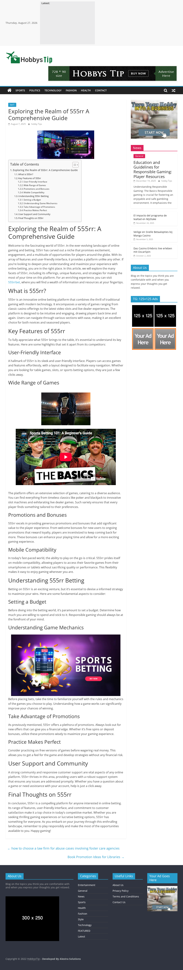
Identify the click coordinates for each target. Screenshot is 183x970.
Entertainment (86, 885)
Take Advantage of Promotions (39, 207)
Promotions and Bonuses (36, 188)
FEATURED (84, 930)
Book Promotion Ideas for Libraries (96, 857)
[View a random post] (173, 90)
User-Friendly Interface (35, 181)
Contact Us (119, 902)
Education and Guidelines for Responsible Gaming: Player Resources (152, 169)
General (139, 155)
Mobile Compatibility (34, 192)
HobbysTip (33, 959)
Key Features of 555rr (29, 178)
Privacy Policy (120, 890)
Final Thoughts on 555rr (30, 218)
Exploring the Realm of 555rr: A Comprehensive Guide (45, 170)
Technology (52, 90)
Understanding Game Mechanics (40, 203)
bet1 (12, 104)
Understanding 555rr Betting (33, 196)
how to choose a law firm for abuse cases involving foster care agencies (63, 848)
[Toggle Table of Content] (74, 165)
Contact (101, 90)
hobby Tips (36, 123)
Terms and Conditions (126, 896)
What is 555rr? (25, 174)
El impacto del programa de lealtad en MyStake (150, 217)
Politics (34, 90)
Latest (81, 936)
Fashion (71, 90)
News (81, 896)
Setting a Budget (32, 199)
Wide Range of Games (35, 185)
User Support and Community (34, 214)
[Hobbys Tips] (9, 90)
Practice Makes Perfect (35, 210)
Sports (20, 90)
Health (86, 90)
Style (81, 919)
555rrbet (14, 282)
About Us (118, 885)
